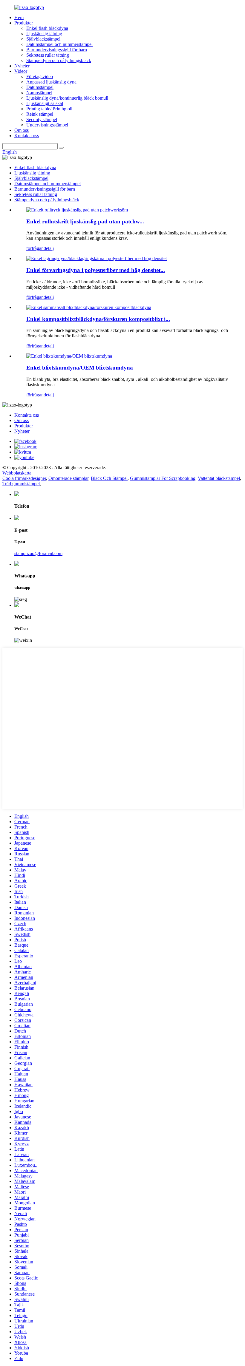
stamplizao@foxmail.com (38, 553)
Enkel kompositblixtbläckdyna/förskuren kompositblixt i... (98, 319)
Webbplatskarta (16, 472)
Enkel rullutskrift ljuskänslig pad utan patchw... (85, 221)
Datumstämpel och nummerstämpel (59, 44)
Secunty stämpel (41, 119)
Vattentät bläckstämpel (219, 478)
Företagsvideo (39, 76)
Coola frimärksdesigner (24, 478)
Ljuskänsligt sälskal (44, 103)
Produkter (23, 22)
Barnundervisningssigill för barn (56, 49)
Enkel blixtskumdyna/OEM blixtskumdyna (79, 367)
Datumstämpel (39, 87)
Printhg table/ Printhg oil (49, 108)
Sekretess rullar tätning (47, 55)
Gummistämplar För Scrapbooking (162, 478)
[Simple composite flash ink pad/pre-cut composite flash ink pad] (88, 307)
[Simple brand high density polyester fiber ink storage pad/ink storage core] (96, 258)
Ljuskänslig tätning (44, 33)
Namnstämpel (39, 92)
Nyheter (22, 65)
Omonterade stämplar (68, 478)
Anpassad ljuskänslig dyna (51, 81)
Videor (20, 71)
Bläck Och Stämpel (109, 478)
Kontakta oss (26, 135)
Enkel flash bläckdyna (47, 28)
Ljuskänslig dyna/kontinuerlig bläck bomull (67, 98)
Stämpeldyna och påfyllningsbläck (58, 60)
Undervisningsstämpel (47, 124)
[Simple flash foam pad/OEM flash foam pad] (69, 356)
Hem (19, 17)
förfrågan (35, 248)
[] (61, 148)
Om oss (21, 130)
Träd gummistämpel (21, 483)
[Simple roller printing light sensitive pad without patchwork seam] (77, 209)
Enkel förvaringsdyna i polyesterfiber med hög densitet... (95, 270)
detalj (49, 248)
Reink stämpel (39, 114)
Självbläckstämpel (43, 38)
